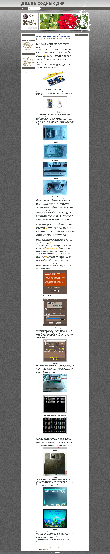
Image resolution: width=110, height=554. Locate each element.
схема (66, 539)
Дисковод (47, 547)
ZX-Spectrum (52, 547)
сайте (71, 117)
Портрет (24, 73)
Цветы (24, 74)
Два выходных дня (43, 3)
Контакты (24, 37)
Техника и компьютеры (34, 8)
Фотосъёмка (25, 71)
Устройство (41, 547)
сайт (51, 247)
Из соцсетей (42, 8)
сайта (42, 243)
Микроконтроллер (26, 75)
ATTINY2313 (25, 76)
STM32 (57, 547)
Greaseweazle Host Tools (50, 248)
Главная (24, 36)
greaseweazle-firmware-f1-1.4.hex (59, 242)
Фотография (24, 8)
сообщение (61, 49)
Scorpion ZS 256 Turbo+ (43, 55)
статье (47, 228)
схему (57, 91)
